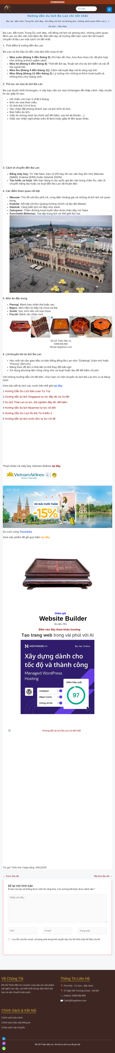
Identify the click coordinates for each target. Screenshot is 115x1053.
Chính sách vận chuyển (13, 1027)
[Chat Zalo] (57, 1038)
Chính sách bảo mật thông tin (15, 1022)
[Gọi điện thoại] (57, 1048)
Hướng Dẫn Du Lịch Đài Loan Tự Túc (27, 391)
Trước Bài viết (11, 876)
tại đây (58, 385)
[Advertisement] (57, 143)
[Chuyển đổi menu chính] (109, 9)
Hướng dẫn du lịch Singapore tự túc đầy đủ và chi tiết (37, 396)
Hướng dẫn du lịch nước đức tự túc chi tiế (30, 418)
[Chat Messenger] (57, 1043)
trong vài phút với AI (57, 635)
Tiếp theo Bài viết (103, 876)
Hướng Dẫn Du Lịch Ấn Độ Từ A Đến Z (28, 413)
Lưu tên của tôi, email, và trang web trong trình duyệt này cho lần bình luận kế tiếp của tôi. (56, 939)
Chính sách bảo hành (12, 1017)
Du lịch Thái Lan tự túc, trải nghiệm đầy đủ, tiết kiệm (35, 402)
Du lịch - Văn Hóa (58, 26)
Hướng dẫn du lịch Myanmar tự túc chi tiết (30, 407)
